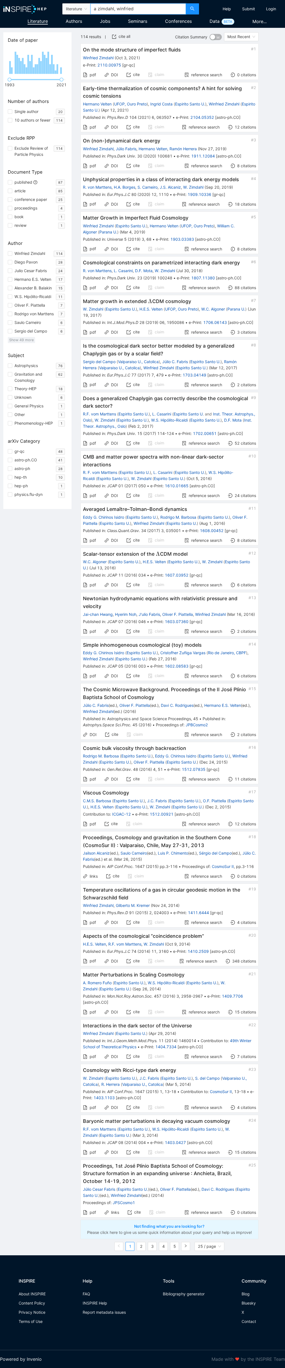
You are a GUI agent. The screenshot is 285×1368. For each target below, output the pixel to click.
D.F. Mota (144, 270)
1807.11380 (203, 277)
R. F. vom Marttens (100, 472)
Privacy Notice (32, 1312)
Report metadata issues (104, 1312)
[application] (37, 61)
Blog (246, 1293)
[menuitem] (227, 9)
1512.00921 (161, 814)
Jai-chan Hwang (98, 614)
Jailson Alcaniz (96, 853)
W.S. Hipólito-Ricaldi (169, 420)
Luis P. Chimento (173, 853)
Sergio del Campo (99, 361)
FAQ (86, 1293)
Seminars (137, 21)
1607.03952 (176, 575)
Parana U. (108, 232)
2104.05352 (202, 117)
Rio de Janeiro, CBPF (227, 652)
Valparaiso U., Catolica (138, 361)
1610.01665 (176, 485)
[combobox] (138, 8)
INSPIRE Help (95, 1303)
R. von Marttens (97, 187)
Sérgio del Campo (215, 853)
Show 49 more (21, 340)
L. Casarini (123, 270)
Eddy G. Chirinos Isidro (103, 517)
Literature (38, 21)
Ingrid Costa (161, 104)
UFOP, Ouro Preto (130, 104)
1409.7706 (232, 996)
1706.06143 (215, 322)
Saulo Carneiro (134, 853)
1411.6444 (198, 912)
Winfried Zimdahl (98, 57)
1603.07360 (176, 621)
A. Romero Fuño (97, 982)
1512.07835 (193, 769)
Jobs (105, 21)
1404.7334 (165, 1046)
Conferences (178, 21)
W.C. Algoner (213, 309)
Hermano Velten (97, 104)
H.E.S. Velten (151, 309)
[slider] (9, 80)
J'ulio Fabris (149, 614)
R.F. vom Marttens (99, 414)
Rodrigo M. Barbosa (178, 517)
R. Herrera (110, 1084)
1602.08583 (176, 666)
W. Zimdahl (193, 187)
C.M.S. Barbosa (97, 800)
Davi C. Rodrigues (177, 705)
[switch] (216, 37)
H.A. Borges (124, 187)
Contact (249, 1321)
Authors (74, 21)
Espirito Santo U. (190, 104)
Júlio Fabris (126, 148)
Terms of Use (31, 1321)
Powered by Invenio (21, 1359)
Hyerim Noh (125, 614)
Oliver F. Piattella (177, 614)
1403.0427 (175, 1142)
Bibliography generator (184, 1293)
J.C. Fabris (157, 800)
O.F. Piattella (214, 800)
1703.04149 (194, 375)
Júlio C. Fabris (175, 361)
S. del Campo (207, 1078)
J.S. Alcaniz (170, 187)
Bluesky (249, 1303)
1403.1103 (104, 1097)
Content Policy (32, 1303)
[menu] (243, 9)
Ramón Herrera (183, 148)
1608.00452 (211, 530)
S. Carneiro (147, 187)
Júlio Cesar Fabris (99, 1189)
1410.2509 (198, 951)
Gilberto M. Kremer (133, 905)
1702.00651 (205, 433)
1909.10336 (199, 194)
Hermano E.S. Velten (222, 705)
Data (215, 21)
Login (271, 8)
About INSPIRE (32, 1293)
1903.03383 (182, 239)
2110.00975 (109, 65)
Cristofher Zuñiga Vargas (182, 652)
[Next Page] (185, 1246)
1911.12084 (203, 156)
